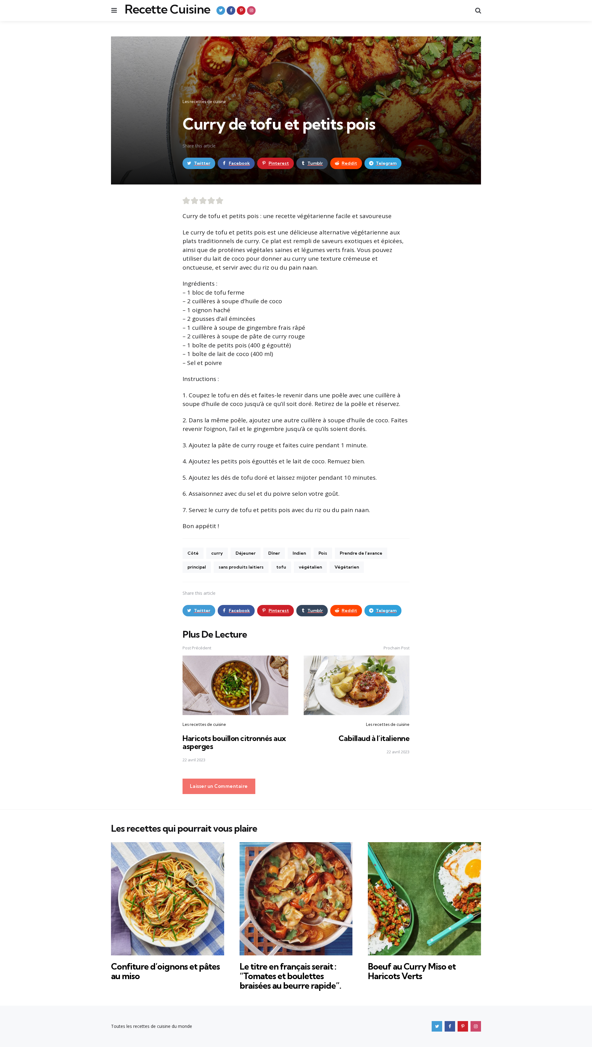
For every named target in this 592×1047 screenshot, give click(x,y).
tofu (281, 567)
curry (217, 553)
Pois (323, 553)
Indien (299, 553)
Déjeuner (246, 553)
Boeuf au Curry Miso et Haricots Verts (412, 971)
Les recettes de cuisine (204, 101)
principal (196, 567)
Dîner (274, 553)
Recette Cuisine (167, 9)
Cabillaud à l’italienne (374, 738)
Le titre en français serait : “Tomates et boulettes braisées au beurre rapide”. (290, 976)
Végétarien (347, 567)
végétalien (310, 567)
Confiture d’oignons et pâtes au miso (165, 971)
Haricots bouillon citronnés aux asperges (234, 742)
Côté (193, 553)
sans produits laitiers (241, 567)
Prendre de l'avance (361, 553)
